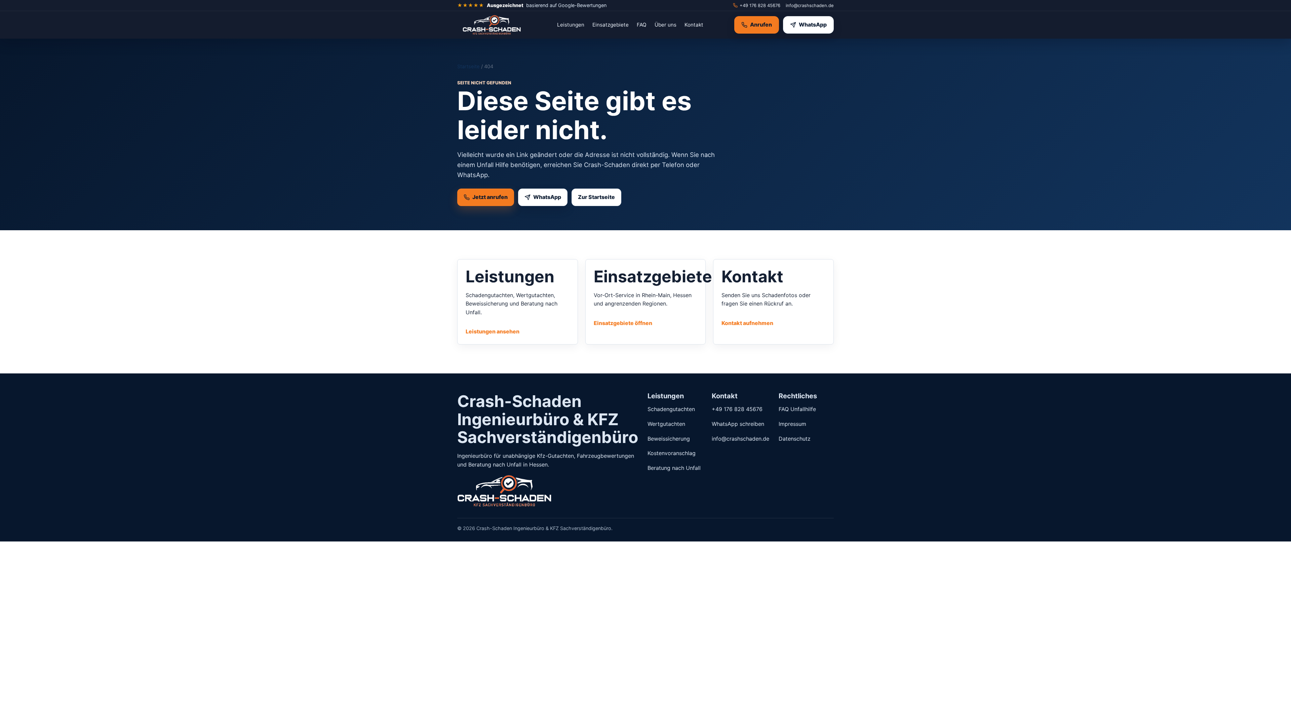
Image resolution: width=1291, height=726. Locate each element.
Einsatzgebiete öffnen (623, 323)
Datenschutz (795, 438)
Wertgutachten (666, 423)
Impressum (792, 423)
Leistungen (570, 25)
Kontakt (693, 25)
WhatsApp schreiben (738, 423)
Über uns (665, 25)
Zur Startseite (596, 197)
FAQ (642, 25)
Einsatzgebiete (610, 25)
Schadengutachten (671, 409)
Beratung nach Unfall (674, 468)
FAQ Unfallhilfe (797, 409)
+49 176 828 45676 (760, 5)
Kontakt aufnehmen (747, 323)
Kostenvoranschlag (672, 453)
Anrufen (761, 24)
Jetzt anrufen (490, 197)
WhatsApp (813, 24)
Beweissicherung (669, 438)
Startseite (468, 67)
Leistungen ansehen (492, 331)
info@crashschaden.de (810, 5)
